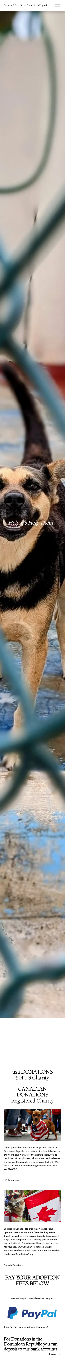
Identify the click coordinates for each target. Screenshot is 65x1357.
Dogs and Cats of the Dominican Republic (26, 5)
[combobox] (55, 1354)
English (52, 1354)
